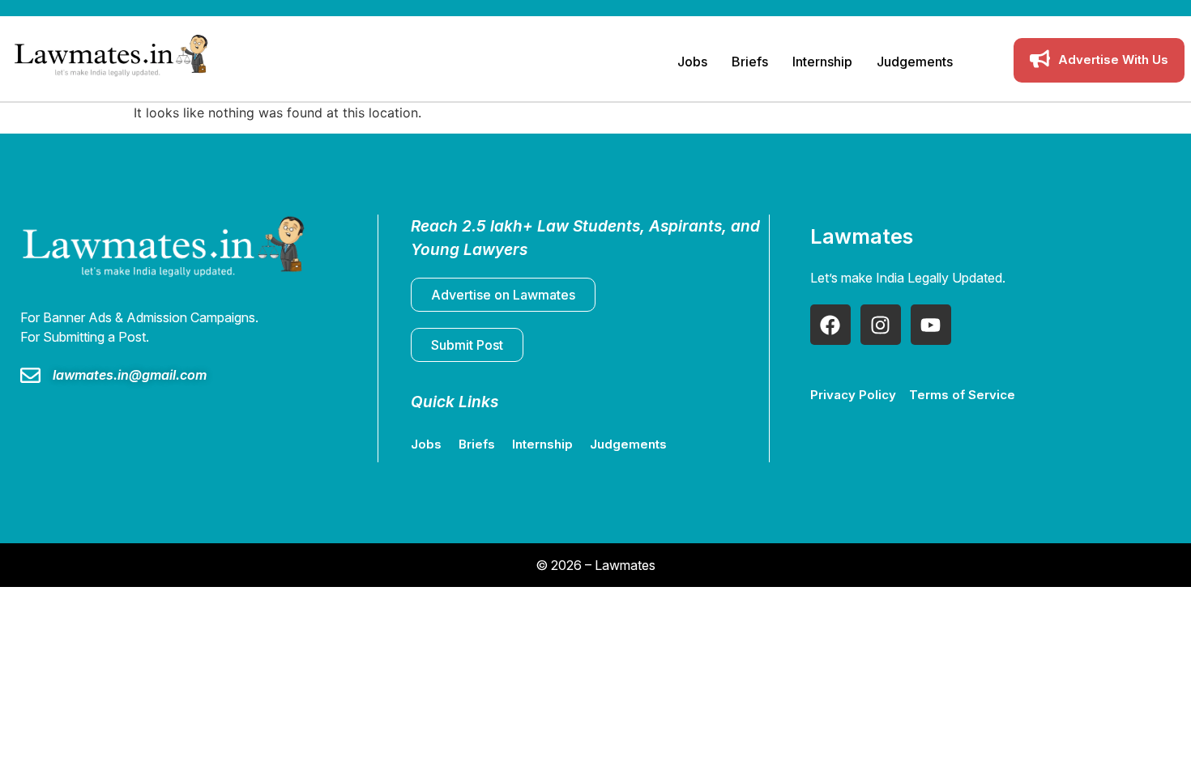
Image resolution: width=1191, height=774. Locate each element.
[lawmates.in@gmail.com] (30, 377)
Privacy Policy (853, 394)
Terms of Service (962, 394)
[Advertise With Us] (1040, 60)
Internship (822, 61)
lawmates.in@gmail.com (130, 375)
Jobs (692, 61)
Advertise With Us (1113, 59)
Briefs (750, 61)
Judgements (915, 61)
